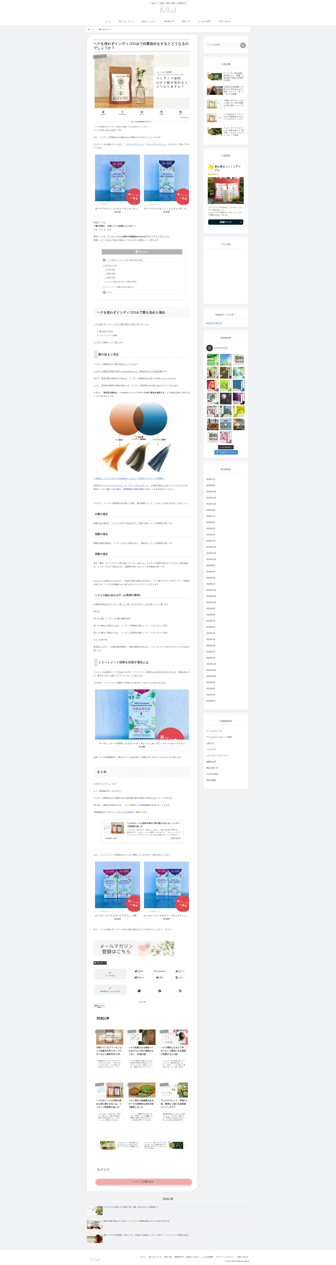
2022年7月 (210, 695)
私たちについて (155, 1257)
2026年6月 (210, 485)
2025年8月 (210, 510)
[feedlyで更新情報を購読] (160, 990)
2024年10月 (211, 559)
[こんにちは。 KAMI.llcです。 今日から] (213, 373)
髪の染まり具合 (111, 266)
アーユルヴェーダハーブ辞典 (219, 737)
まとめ (109, 292)
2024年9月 (210, 565)
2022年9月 (210, 682)
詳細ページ (226, 222)
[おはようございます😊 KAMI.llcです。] (213, 360)
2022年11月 (211, 670)
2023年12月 (211, 590)
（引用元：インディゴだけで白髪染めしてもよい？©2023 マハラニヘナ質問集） (129, 478)
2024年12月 (211, 547)
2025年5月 (210, 528)
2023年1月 (210, 658)
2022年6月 (210, 701)
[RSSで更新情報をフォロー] (180, 990)
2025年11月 (211, 498)
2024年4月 (210, 571)
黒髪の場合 (111, 274)
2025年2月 (210, 535)
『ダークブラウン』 (134, 144)
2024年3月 (210, 578)
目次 (140, 252)
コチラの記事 (126, 812)
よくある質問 (207, 1257)
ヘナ (151, 683)
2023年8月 (210, 615)
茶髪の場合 (111, 278)
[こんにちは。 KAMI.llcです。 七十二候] (213, 386)
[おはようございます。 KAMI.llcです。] (226, 360)
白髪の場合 (111, 270)
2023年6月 (210, 627)
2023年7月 (210, 621)
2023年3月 (210, 645)
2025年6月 (210, 522)
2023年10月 (211, 602)
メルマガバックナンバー (217, 755)
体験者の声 (211, 762)
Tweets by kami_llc (214, 323)
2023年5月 (210, 633)
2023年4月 (210, 639)
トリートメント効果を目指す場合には (119, 287)
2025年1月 (210, 541)
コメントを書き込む (143, 1181)
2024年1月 (210, 584)
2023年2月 (210, 652)
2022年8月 (210, 688)
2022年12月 (211, 664)
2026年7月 (210, 479)
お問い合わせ (242, 1257)
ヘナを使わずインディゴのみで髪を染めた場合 (124, 260)
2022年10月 (211, 676)
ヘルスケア (211, 749)
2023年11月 (211, 596)
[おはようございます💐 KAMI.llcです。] (226, 437)
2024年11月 (211, 553)
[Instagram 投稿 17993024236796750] (226, 424)
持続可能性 (211, 780)
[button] (243, 45)
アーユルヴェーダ (214, 731)
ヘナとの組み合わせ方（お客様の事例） (122, 282)
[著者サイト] (139, 990)
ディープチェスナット (156, 144)
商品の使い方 (101, 963)
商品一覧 (168, 1257)
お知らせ (210, 743)
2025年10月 (211, 504)
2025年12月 (211, 491)
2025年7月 (210, 516)
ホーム (143, 1257)
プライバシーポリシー (225, 1257)
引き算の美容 (212, 774)
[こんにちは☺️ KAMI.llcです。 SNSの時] (213, 411)
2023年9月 (210, 608)
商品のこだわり (192, 1257)
